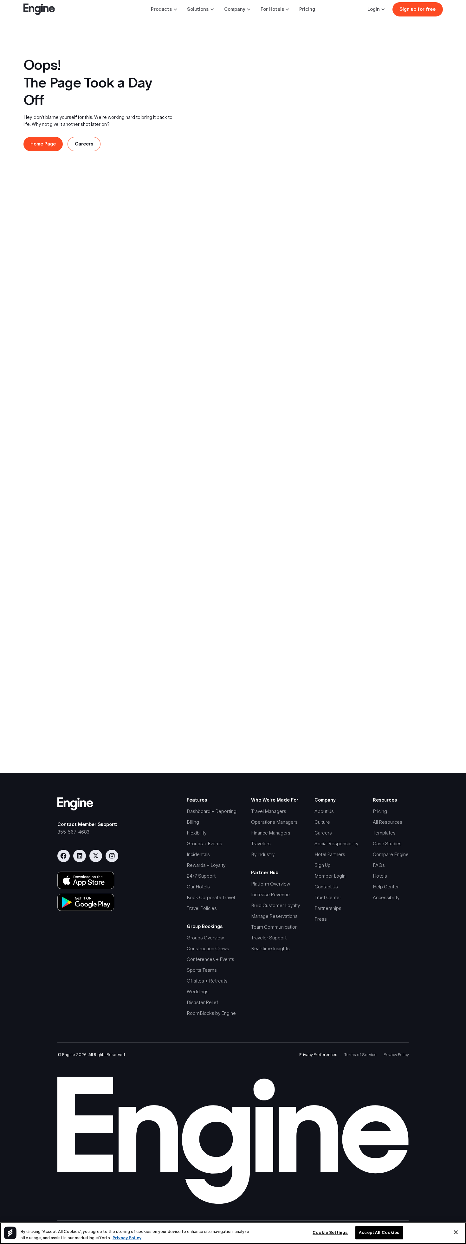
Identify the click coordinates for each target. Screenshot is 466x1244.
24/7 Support (201, 876)
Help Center (386, 886)
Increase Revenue (270, 894)
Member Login (330, 876)
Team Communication (274, 927)
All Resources (387, 822)
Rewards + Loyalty (206, 865)
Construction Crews (208, 948)
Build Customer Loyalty (275, 905)
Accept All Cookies (379, 1232)
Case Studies (387, 843)
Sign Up (322, 865)
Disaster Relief (202, 1002)
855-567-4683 (73, 832)
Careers (323, 832)
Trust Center (327, 897)
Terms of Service (360, 1054)
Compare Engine (391, 854)
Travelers (261, 843)
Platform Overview (270, 883)
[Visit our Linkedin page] (79, 856)
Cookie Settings (330, 1232)
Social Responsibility (336, 843)
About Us (324, 811)
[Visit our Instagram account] (112, 856)
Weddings (198, 991)
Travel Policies (202, 908)
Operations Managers (274, 822)
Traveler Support (269, 937)
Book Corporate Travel (211, 897)
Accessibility (386, 897)
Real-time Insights (270, 948)
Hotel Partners (329, 854)
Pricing (307, 9)
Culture (322, 822)
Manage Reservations (274, 916)
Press (320, 919)
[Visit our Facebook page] (63, 856)
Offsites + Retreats (207, 980)
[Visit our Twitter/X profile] (95, 856)
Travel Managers (268, 811)
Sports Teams (202, 970)
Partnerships (327, 908)
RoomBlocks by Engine (211, 1013)
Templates (384, 832)
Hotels (380, 876)
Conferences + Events (210, 959)
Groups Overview (205, 937)
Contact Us (326, 886)
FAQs (379, 865)
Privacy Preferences (318, 1054)
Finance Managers (270, 832)
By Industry (263, 854)
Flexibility (196, 832)
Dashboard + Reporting (211, 811)
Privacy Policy (396, 1054)
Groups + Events (204, 843)
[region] (233, 1233)
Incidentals (198, 854)
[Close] (456, 1232)
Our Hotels (198, 886)
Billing (193, 822)
